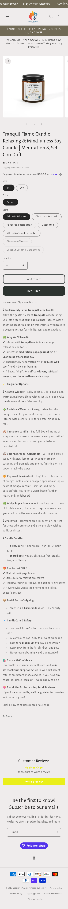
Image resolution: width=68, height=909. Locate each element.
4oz (9, 187)
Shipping (6, 168)
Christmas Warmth (47, 216)
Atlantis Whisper (17, 216)
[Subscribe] (57, 832)
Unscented (48, 224)
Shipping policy (33, 894)
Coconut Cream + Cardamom (25, 250)
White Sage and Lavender (22, 233)
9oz (22, 187)
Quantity (7, 258)
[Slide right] (42, 124)
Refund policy (16, 894)
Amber (10, 202)
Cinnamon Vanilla (19, 242)
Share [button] (9, 716)
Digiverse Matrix (20, 888)
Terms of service (35, 899)
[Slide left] (26, 124)
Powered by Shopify (37, 888)
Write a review (34, 781)
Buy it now (34, 290)
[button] (7, 17)
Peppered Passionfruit (19, 224)
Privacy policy (56, 888)
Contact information (52, 894)
